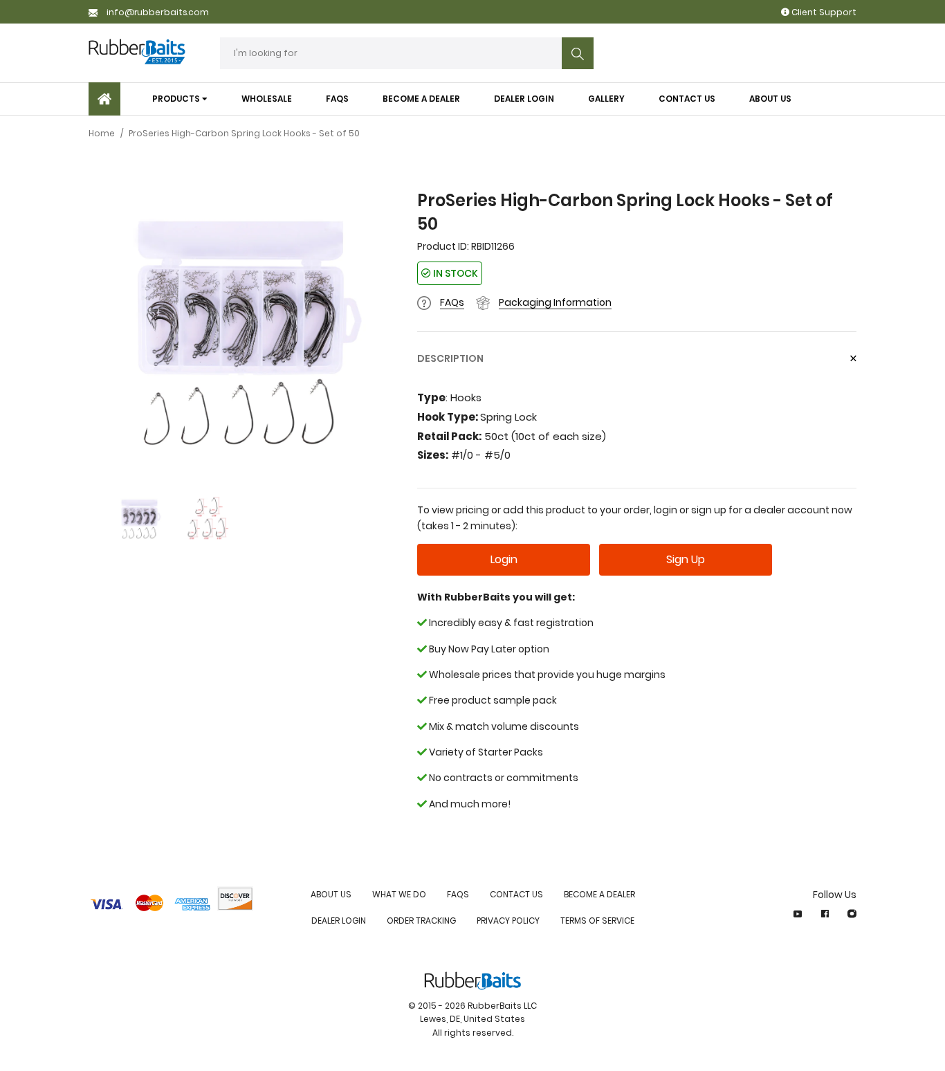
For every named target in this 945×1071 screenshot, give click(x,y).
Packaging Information (555, 302)
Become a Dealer (599, 894)
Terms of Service (597, 920)
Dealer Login (338, 920)
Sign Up (685, 559)
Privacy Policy (508, 920)
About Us (331, 894)
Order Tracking (421, 920)
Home (102, 133)
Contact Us (516, 894)
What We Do (399, 894)
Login (503, 559)
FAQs (452, 302)
